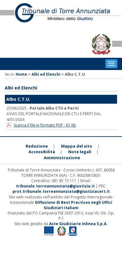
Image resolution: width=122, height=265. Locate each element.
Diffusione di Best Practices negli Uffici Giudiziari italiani (73, 205)
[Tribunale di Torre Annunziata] (61, 15)
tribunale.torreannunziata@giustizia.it (56, 186)
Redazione (37, 146)
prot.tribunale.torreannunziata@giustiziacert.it (61, 191)
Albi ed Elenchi (46, 74)
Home (21, 74)
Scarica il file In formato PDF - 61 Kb (45, 125)
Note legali (79, 151)
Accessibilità (41, 151)
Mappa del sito (76, 146)
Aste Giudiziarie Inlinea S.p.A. (78, 223)
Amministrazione (62, 157)
